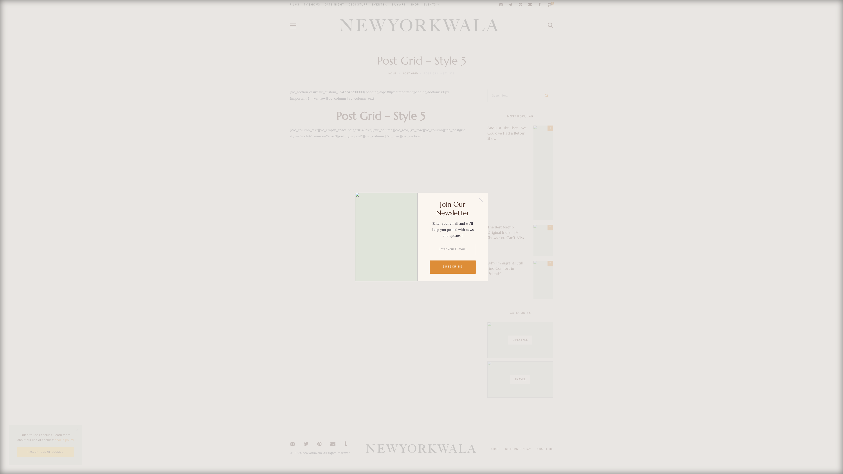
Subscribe (453, 267)
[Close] (481, 200)
